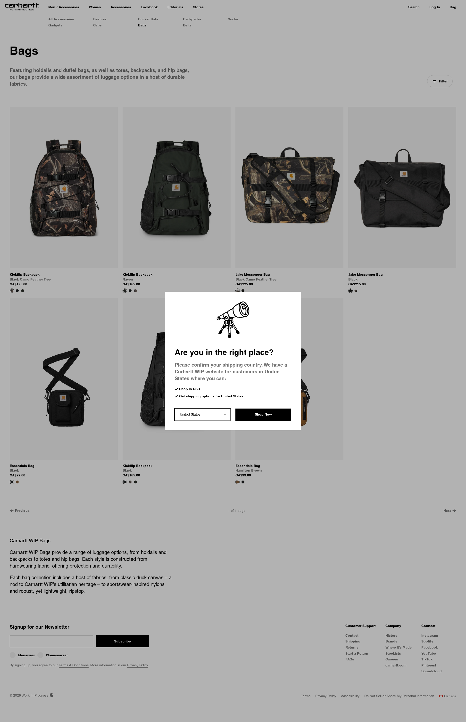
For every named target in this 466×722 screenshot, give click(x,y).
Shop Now (263, 414)
